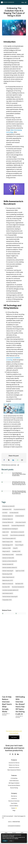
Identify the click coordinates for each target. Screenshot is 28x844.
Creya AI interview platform (8, 538)
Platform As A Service (7, 583)
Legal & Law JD (20, 570)
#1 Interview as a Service (8, 506)
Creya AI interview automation (17, 535)
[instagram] (15, 754)
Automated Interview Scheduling (10, 528)
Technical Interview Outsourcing (9, 596)
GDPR (22, 832)
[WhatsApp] (17, 460)
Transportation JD (6, 599)
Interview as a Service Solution (9, 561)
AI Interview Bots (19, 515)
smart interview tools (7, 593)
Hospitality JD (16, 551)
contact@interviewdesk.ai (14, 826)
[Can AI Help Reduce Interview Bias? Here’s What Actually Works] (6, 476)
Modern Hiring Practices (8, 577)
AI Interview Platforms (7, 522)
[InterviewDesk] (7, 2)
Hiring (15, 548)
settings (16, 838)
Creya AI (5, 535)
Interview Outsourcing (7, 570)
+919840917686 (16, 821)
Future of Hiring (19, 545)
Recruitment (6, 586)
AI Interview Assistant (7, 515)
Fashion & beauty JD (7, 541)
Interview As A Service (8, 557)
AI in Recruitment (14, 512)
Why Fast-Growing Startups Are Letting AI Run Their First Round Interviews (19, 492)
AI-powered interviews (19, 509)
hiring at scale (6, 551)
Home (6, 832)
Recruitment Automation (18, 586)
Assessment (5, 525)
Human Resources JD (7, 554)
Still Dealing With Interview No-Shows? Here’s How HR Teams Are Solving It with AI (19, 483)
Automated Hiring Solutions (18, 525)
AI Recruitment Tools (21, 522)
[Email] (22, 460)
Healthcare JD (6, 548)
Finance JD (18, 541)
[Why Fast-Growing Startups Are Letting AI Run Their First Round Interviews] (6, 494)
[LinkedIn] (13, 460)
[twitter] (12, 754)
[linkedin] (18, 754)
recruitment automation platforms (10, 590)
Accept (5, 840)
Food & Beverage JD (7, 545)
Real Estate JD (19, 583)
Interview (19, 554)
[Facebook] (4, 460)
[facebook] (10, 754)
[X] (8, 460)
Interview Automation (7, 564)
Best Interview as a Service (17, 532)
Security (14, 832)
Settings (10, 840)
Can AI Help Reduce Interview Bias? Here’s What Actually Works (19, 474)
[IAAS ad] (10, 465)
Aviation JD (5, 532)
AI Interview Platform (7, 519)
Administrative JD (6, 509)
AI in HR (4, 512)
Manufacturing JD (7, 574)
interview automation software (9, 567)
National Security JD (7, 580)
